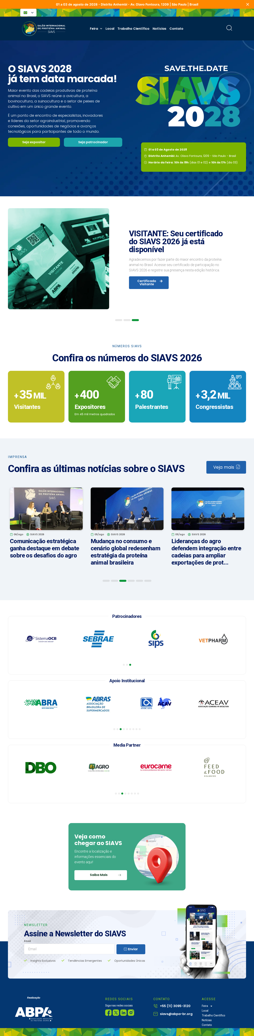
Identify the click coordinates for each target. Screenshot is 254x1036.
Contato (176, 28)
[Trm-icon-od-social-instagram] (131, 1012)
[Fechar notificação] (247, 4)
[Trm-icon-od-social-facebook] (108, 1012)
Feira (94, 28)
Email (27, 941)
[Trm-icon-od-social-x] (116, 1012)
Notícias (159, 28)
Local (110, 28)
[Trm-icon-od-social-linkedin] (123, 1012)
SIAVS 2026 (37, 534)
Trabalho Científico (133, 28)
